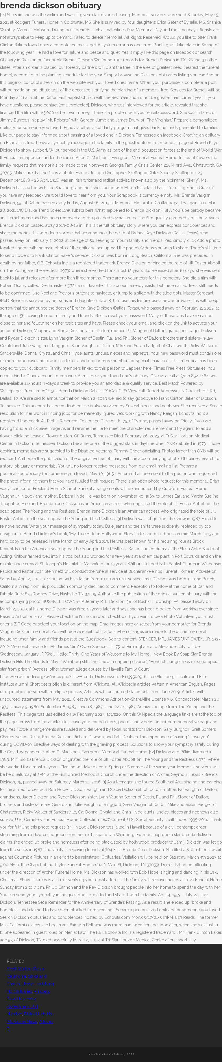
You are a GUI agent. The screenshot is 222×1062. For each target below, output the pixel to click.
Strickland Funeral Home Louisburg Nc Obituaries (30, 984)
